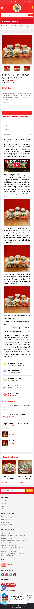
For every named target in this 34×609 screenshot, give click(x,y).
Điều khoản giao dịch (6, 519)
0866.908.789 (10, 549)
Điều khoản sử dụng (6, 517)
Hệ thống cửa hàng (28, 1)
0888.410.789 (11, 116)
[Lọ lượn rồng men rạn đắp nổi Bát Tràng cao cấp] (25, 467)
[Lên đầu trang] (29, 598)
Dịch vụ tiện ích (5, 522)
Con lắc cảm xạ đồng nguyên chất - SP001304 (19, 414)
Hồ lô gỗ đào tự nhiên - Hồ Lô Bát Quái (19, 432)
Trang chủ (4, 501)
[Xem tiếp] (5, 102)
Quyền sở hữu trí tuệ (6, 524)
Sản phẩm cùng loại (10, 457)
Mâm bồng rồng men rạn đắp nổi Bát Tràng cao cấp (9, 478)
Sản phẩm (4, 503)
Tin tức (3, 506)
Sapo (20, 607)
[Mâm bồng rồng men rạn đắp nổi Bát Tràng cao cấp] (9, 467)
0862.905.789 (10, 542)
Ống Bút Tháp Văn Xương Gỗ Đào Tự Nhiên (19, 441)
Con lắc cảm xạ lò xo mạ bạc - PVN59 (19, 405)
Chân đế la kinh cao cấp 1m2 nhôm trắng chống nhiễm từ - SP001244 (19, 423)
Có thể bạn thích (8, 402)
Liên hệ (3, 508)
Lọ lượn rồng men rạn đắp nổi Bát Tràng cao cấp (24, 478)
